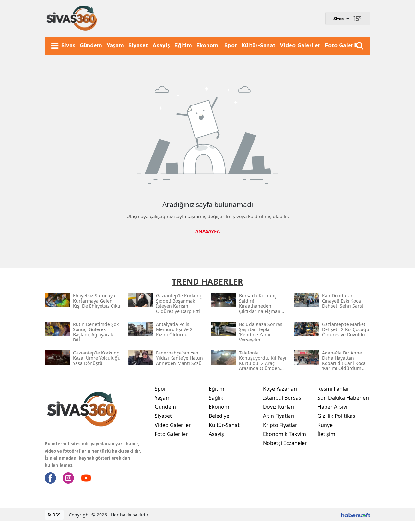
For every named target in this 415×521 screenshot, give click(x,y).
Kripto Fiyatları (281, 424)
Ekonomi (220, 406)
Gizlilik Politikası (337, 415)
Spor (160, 388)
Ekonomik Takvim (284, 434)
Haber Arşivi (332, 406)
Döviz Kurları (278, 406)
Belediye (219, 415)
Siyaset (163, 415)
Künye (325, 424)
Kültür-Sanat (224, 424)
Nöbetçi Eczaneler (285, 443)
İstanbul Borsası (282, 397)
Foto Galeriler (171, 434)
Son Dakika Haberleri (343, 397)
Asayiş (216, 434)
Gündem (165, 406)
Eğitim (216, 388)
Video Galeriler (173, 424)
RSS (56, 515)
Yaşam (163, 397)
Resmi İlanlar (333, 388)
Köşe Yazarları (280, 388)
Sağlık (216, 397)
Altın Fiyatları (278, 415)
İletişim (326, 434)
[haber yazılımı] (355, 514)
